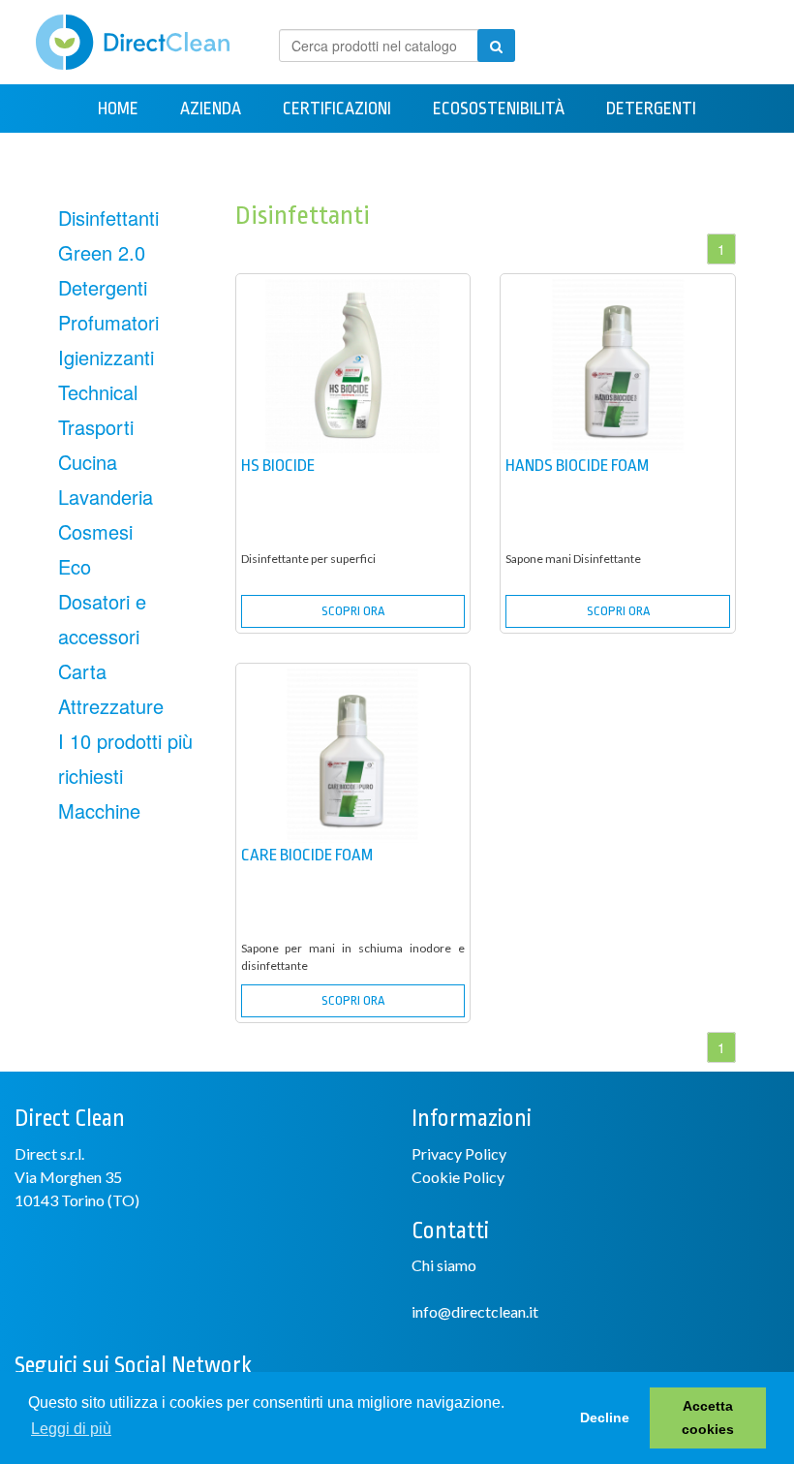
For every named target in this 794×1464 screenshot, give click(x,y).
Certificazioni (337, 108)
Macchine (375, 157)
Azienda (210, 108)
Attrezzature (239, 157)
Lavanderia (105, 497)
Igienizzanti (106, 357)
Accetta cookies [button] (708, 1417)
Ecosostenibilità (499, 108)
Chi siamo (444, 1265)
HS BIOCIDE (278, 465)
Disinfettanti (108, 217)
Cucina (87, 462)
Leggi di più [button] (71, 1428)
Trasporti (96, 427)
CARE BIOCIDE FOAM (307, 855)
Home (118, 108)
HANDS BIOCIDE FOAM (577, 465)
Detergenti (651, 108)
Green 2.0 (101, 252)
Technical (97, 392)
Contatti (577, 157)
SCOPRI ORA (352, 611)
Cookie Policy (458, 1177)
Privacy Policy (459, 1153)
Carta (476, 157)
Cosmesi (95, 531)
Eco (74, 566)
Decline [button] (604, 1417)
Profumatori (108, 322)
